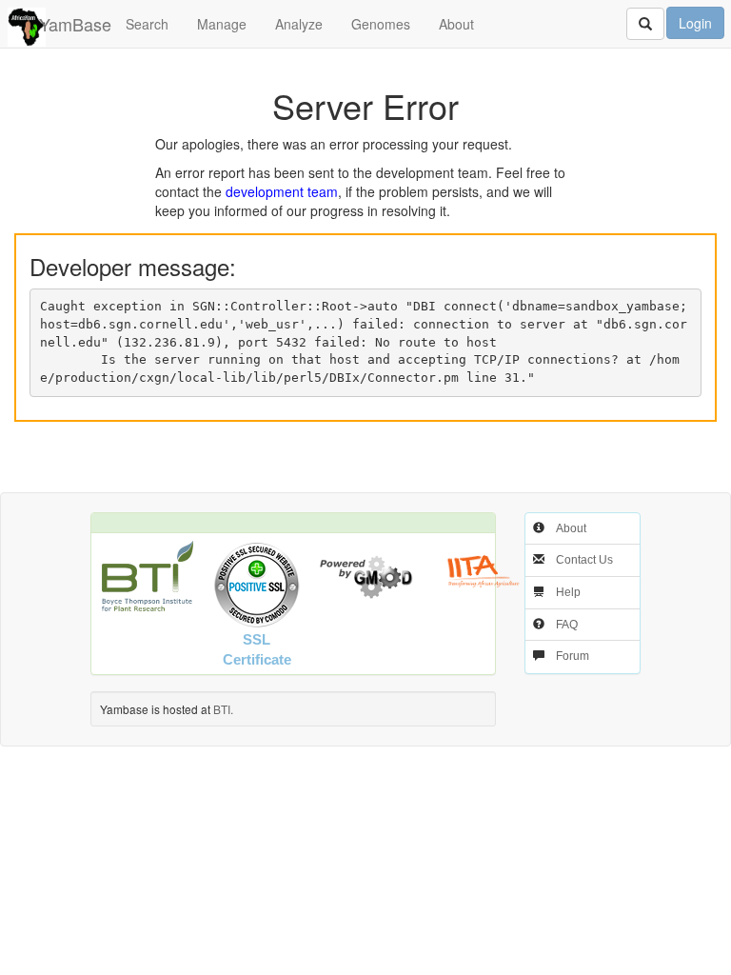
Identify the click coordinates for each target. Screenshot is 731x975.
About (456, 23)
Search (147, 23)
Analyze (299, 23)
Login (695, 22)
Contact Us (584, 560)
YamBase (75, 23)
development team (282, 191)
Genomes (380, 23)
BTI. (223, 709)
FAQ (567, 624)
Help (568, 592)
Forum (572, 656)
